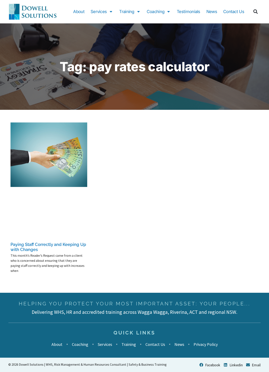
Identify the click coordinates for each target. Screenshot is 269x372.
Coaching (155, 11)
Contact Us (233, 11)
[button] (256, 12)
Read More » (18, 277)
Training (126, 11)
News (211, 11)
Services (99, 11)
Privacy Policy (206, 344)
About (78, 11)
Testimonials (188, 11)
